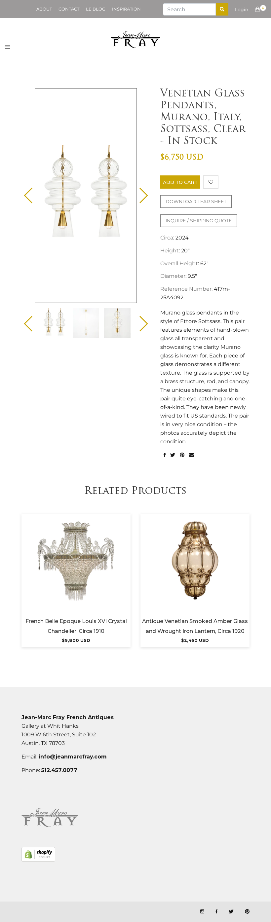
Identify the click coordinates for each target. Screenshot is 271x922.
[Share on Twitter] (172, 455)
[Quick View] (94, 568)
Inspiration (126, 9)
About (44, 9)
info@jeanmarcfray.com (73, 757)
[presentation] (54, 323)
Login (241, 10)
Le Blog (95, 9)
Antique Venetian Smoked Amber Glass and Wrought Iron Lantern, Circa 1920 (195, 626)
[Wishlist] (210, 182)
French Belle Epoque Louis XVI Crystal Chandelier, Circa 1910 (76, 626)
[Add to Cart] (76, 568)
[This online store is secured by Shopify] (38, 854)
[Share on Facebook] (165, 455)
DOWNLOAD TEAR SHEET (196, 201)
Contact (68, 9)
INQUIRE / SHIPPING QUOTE (199, 221)
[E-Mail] (191, 455)
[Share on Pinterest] (182, 455)
